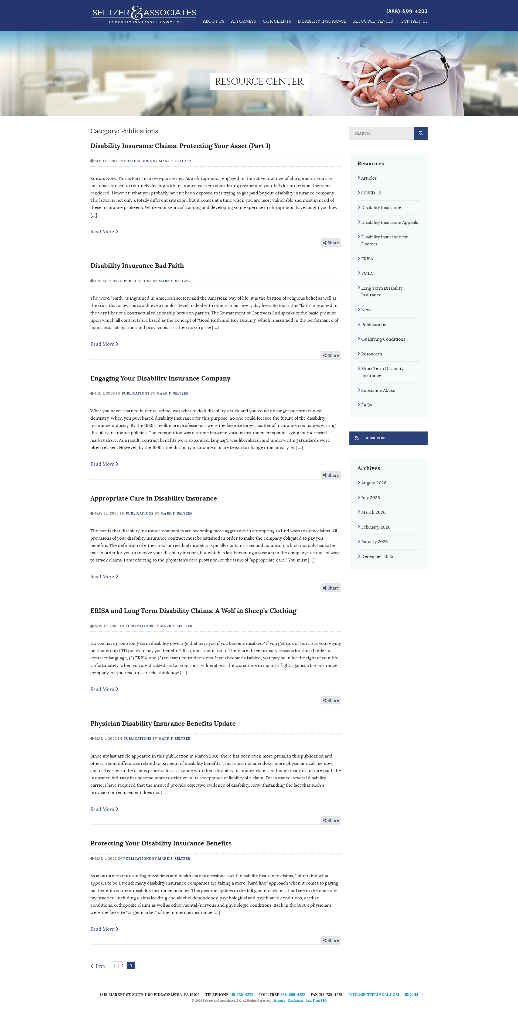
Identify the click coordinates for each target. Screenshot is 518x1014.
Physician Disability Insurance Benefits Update (163, 723)
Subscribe (374, 438)
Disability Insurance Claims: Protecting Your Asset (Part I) (180, 146)
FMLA (367, 273)
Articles (369, 178)
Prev (100, 966)
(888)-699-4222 (407, 11)
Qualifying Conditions (383, 339)
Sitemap (279, 1000)
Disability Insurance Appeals (389, 222)
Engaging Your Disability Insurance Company (160, 378)
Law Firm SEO (316, 1000)
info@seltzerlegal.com (373, 994)
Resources (371, 354)
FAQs (366, 405)
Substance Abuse (378, 390)
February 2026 (375, 527)
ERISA (367, 259)
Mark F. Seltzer (175, 161)
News (366, 310)
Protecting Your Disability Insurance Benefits (161, 843)
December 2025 (377, 556)
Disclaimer (296, 1000)
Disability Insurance (381, 207)
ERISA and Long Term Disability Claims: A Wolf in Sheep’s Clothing (193, 611)
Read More (102, 232)
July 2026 (370, 498)
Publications (138, 161)
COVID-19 (371, 193)
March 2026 (373, 512)
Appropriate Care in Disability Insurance (153, 498)
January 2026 (374, 541)
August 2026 (373, 483)
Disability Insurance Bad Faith (137, 265)
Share (332, 243)
